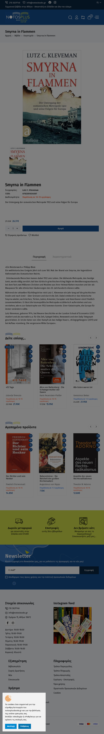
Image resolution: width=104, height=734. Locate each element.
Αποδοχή (11, 726)
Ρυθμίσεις (24, 726)
